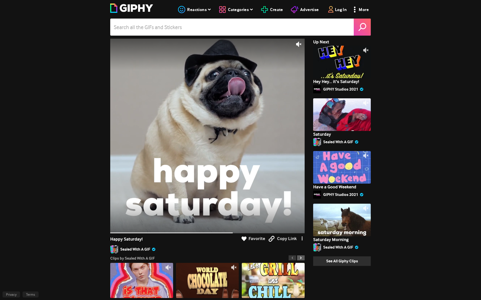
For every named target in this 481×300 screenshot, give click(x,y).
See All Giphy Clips (342, 261)
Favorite (257, 238)
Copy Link (287, 238)
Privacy (11, 294)
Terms (30, 294)
